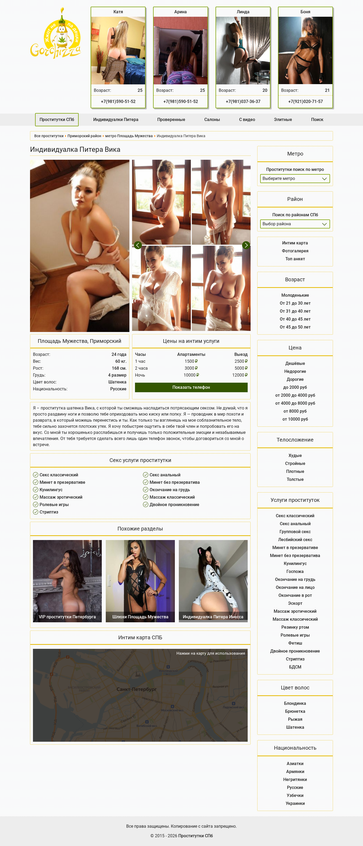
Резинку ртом (295, 627)
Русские (295, 787)
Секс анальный (165, 474)
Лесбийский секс (295, 539)
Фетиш (295, 643)
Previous (139, 245)
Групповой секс (295, 531)
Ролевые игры (54, 504)
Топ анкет (295, 258)
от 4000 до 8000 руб (295, 403)
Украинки (295, 803)
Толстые (295, 479)
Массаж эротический (61, 497)
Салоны (212, 119)
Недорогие (295, 371)
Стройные (295, 463)
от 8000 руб (295, 411)
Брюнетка (295, 711)
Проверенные (171, 119)
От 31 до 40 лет (295, 311)
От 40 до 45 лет (295, 319)
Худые (295, 455)
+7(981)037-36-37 (243, 101)
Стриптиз (49, 512)
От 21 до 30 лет (295, 303)
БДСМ (295, 667)
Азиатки (295, 763)
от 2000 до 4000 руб (295, 395)
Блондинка (295, 703)
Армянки (295, 771)
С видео (247, 119)
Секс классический (59, 474)
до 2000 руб (295, 387)
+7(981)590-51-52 (118, 101)
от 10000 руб (295, 419)
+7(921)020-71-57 (305, 101)
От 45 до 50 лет (295, 327)
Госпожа (295, 571)
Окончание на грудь (170, 489)
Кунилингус (51, 489)
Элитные (283, 119)
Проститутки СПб (57, 119)
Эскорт (295, 603)
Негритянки (295, 779)
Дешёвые (295, 363)
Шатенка (295, 727)
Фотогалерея (295, 250)
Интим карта (295, 242)
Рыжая (295, 719)
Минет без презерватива (175, 482)
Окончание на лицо (295, 587)
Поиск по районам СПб (295, 214)
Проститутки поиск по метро (295, 169)
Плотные (295, 471)
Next (246, 245)
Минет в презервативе (62, 482)
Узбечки (295, 795)
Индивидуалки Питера (115, 119)
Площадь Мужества (62, 341)
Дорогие (295, 379)
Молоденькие (295, 295)
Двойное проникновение (174, 504)
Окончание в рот (295, 595)
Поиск (317, 119)
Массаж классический (172, 497)
